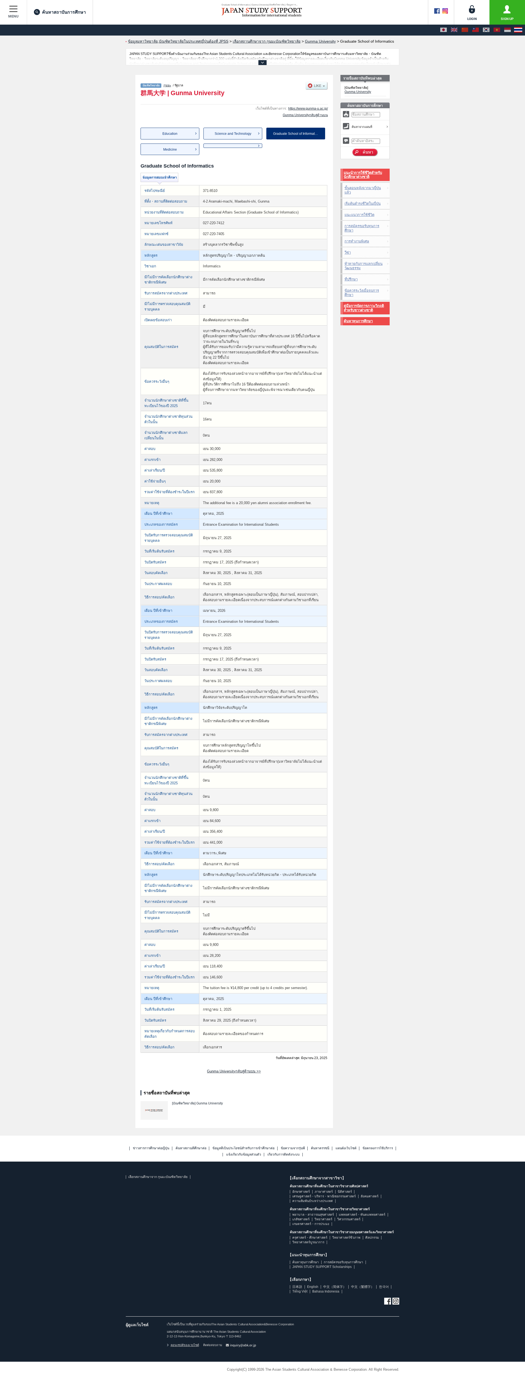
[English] (454, 30)
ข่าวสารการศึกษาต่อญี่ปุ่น (151, 1148)
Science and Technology (233, 134)
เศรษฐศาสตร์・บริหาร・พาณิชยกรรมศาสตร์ (324, 1196)
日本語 (297, 1287)
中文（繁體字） (362, 1287)
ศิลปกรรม (372, 1237)
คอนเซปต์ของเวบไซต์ (185, 1345)
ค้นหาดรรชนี (320, 1148)
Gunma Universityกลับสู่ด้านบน (305, 115)
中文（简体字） (334, 1287)
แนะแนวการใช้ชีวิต (359, 215)
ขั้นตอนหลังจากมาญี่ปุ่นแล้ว (363, 190)
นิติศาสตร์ (345, 1192)
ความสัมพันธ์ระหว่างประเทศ (312, 1201)
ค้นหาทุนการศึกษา (358, 321)
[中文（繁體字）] (475, 30)
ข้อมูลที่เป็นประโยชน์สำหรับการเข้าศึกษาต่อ (243, 1148)
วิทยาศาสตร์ (323, 1219)
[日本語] (443, 30)
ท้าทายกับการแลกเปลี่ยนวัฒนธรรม (364, 266)
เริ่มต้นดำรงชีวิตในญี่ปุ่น (363, 203)
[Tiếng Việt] (497, 30)
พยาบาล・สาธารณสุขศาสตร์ (313, 1215)
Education (169, 134)
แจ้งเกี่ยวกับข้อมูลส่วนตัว (243, 1154)
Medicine (170, 149)
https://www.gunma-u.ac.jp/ (308, 108)
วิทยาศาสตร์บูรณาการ (308, 1242)
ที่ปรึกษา (351, 279)
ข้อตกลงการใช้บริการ (378, 1148)
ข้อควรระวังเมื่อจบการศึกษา (362, 292)
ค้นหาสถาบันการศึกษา (64, 12)
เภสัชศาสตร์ (301, 1219)
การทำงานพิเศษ (357, 241)
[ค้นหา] (365, 152)
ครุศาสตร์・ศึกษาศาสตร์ (309, 1237)
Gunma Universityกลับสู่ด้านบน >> (234, 1071)
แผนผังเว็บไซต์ (346, 1148)
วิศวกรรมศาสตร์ (348, 1219)
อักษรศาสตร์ (301, 1192)
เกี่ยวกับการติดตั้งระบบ (283, 1154)
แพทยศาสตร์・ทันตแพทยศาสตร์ (362, 1215)
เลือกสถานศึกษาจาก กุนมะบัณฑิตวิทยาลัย (158, 1177)
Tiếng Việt (299, 1291)
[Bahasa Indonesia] (507, 30)
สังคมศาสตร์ (369, 1196)
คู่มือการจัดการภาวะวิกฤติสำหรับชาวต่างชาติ (364, 308)
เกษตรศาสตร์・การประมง (310, 1224)
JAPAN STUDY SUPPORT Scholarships (322, 1267)
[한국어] (486, 30)
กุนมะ (167, 85)
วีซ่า (348, 252)
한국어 (384, 1287)
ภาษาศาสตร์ (324, 1192)
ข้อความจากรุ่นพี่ (293, 1148)
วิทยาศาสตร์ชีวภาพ (346, 1237)
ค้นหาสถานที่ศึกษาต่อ (191, 1148)
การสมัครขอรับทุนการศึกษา (362, 228)
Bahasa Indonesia (325, 1291)
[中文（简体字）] (465, 30)
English (312, 1287)
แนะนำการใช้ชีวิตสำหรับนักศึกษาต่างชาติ (363, 175)
